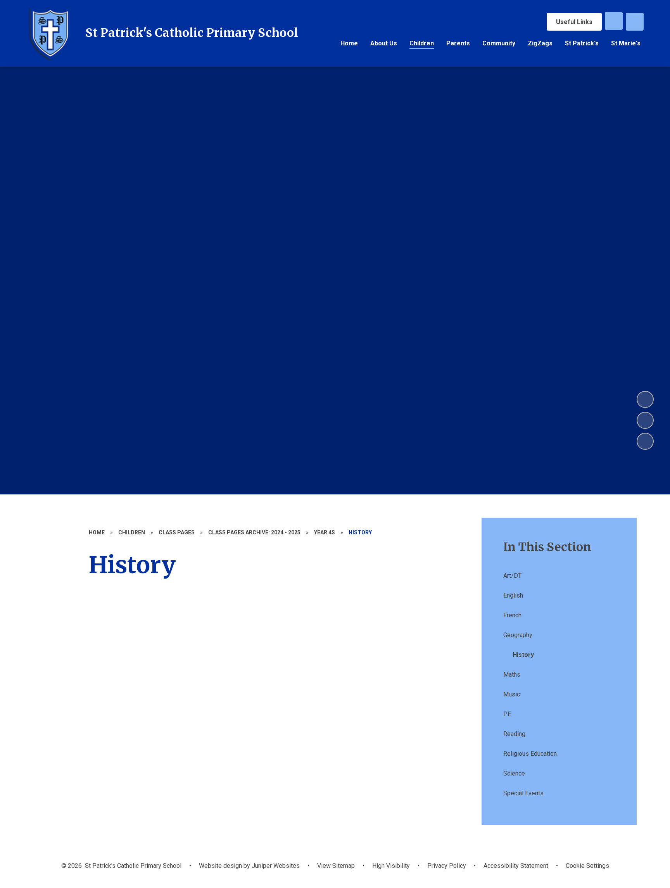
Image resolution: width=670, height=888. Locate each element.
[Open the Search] (635, 22)
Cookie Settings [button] (587, 865)
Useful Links (574, 22)
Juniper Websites (275, 865)
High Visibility (391, 865)
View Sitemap (336, 865)
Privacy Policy (446, 865)
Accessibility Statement (516, 865)
